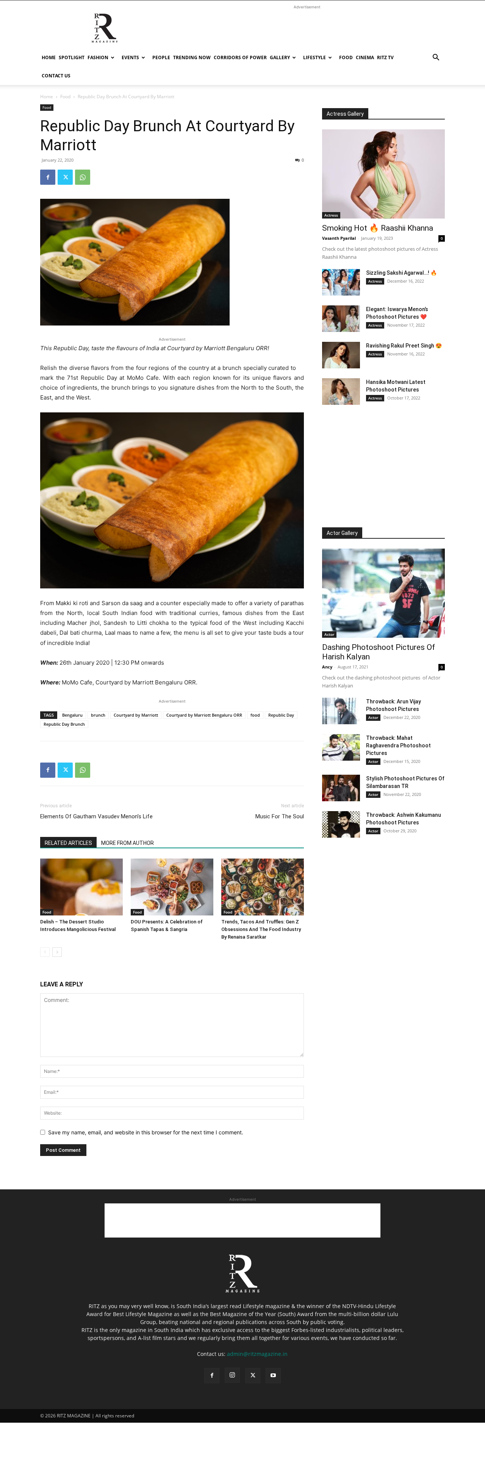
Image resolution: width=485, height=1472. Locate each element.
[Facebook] (47, 177)
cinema (365, 57)
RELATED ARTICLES (68, 843)
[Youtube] (273, 1375)
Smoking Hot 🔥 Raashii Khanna (377, 228)
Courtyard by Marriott (136, 715)
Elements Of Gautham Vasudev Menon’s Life (96, 816)
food (255, 715)
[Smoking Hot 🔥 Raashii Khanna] (383, 174)
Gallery (280, 57)
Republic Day (281, 715)
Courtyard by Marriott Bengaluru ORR (204, 715)
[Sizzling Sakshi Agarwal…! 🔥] (341, 282)
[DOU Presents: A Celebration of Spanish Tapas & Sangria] (172, 887)
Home (49, 57)
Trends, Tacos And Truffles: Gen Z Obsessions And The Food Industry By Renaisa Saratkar (261, 929)
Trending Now (192, 57)
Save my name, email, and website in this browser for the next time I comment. (145, 1132)
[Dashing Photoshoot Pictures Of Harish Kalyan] (383, 593)
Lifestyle (314, 57)
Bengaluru (72, 715)
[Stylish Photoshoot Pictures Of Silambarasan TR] (341, 788)
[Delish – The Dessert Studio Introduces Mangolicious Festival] (81, 887)
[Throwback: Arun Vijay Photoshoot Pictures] (341, 711)
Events (130, 57)
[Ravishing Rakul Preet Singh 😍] (341, 355)
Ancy (327, 667)
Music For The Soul (279, 816)
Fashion (98, 57)
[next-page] (57, 952)
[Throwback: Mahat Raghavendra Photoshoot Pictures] (341, 747)
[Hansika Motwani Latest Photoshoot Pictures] (341, 391)
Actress (331, 215)
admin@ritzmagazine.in (257, 1353)
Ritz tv (385, 57)
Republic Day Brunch (64, 724)
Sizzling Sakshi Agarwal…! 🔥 (401, 273)
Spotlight (71, 57)
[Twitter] (65, 177)
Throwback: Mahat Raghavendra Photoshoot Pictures (398, 745)
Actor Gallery (342, 533)
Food (346, 57)
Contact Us (56, 75)
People (161, 57)
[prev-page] (45, 952)
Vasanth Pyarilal (339, 238)
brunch (98, 715)
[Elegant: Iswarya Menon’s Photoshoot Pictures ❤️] (341, 318)
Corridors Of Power (240, 57)
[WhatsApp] (82, 177)
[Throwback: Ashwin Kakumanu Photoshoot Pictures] (341, 824)
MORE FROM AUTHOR (127, 843)
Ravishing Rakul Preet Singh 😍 (404, 346)
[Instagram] (232, 1375)
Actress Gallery (345, 114)
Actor (329, 634)
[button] (436, 58)
